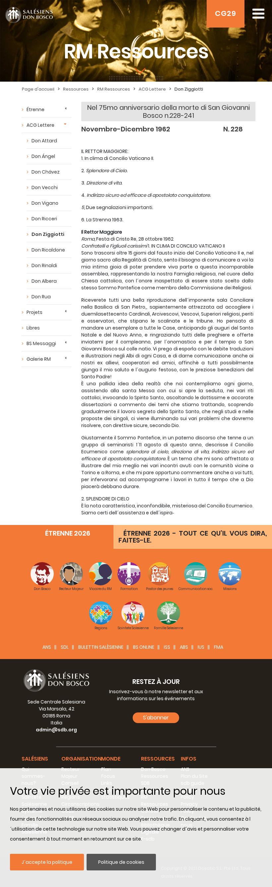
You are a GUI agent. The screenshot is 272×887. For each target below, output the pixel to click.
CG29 (225, 13)
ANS (46, 647)
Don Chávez (46, 172)
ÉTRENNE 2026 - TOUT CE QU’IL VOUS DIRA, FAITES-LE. (192, 537)
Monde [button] (110, 759)
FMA (218, 647)
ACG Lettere (152, 89)
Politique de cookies (121, 862)
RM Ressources (113, 89)
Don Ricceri (44, 218)
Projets (34, 312)
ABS (184, 647)
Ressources (76, 89)
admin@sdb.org (56, 729)
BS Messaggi (41, 343)
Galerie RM (39, 359)
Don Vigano (45, 203)
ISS (167, 647)
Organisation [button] (81, 759)
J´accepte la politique (47, 862)
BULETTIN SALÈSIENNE (100, 647)
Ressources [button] (158, 759)
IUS (201, 647)
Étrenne (35, 109)
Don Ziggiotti (188, 89)
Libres (33, 328)
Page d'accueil (38, 89)
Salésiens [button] (35, 759)
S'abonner (156, 717)
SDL (65, 647)
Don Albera (44, 281)
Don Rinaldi (44, 265)
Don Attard (44, 140)
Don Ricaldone (48, 250)
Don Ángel (43, 156)
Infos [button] (188, 759)
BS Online (143, 647)
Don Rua (41, 296)
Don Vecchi (45, 187)
